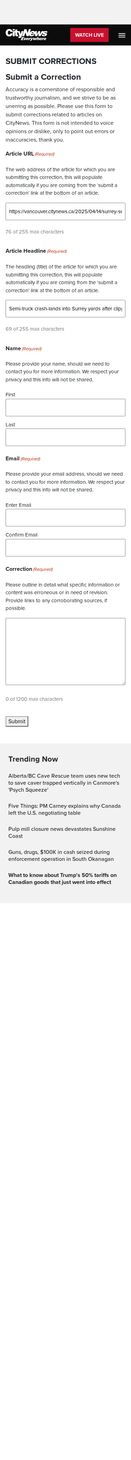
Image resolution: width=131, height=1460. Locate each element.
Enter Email (18, 505)
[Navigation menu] (122, 34)
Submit (17, 721)
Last (10, 425)
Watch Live (89, 35)
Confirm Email (21, 535)
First (10, 394)
